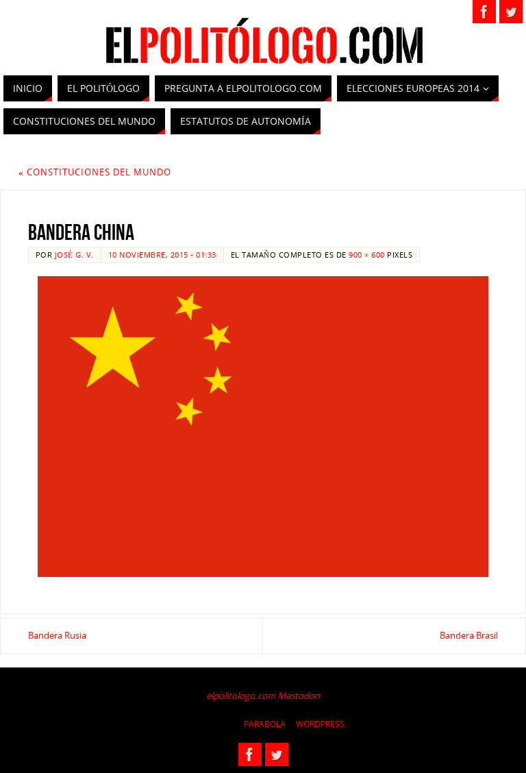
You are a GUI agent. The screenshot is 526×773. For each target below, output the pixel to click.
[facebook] (484, 11)
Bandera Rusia (57, 635)
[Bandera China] (263, 426)
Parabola (265, 724)
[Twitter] (511, 11)
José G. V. (74, 254)
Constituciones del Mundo (94, 172)
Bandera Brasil (469, 635)
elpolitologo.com (240, 695)
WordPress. (321, 724)
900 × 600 (367, 254)
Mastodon (298, 695)
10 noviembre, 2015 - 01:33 (162, 254)
